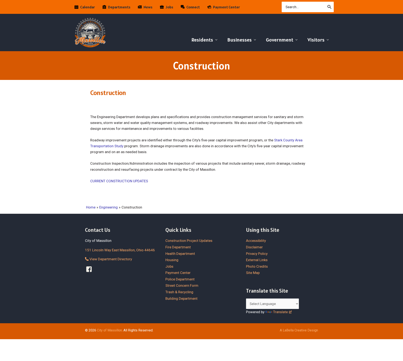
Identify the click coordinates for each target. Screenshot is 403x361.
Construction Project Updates (188, 240)
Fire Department (178, 247)
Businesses (239, 39)
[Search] (329, 7)
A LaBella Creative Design (299, 330)
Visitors (315, 39)
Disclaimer (254, 247)
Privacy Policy (257, 254)
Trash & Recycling (179, 292)
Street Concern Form (181, 285)
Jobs (169, 266)
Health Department (180, 254)
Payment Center (178, 273)
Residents (202, 39)
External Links (257, 260)
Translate (280, 312)
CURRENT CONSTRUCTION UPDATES (119, 181)
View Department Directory (110, 259)
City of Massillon (109, 330)
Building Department (181, 298)
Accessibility (256, 240)
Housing (171, 260)
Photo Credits (257, 266)
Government (279, 39)
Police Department (180, 279)
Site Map (253, 273)
